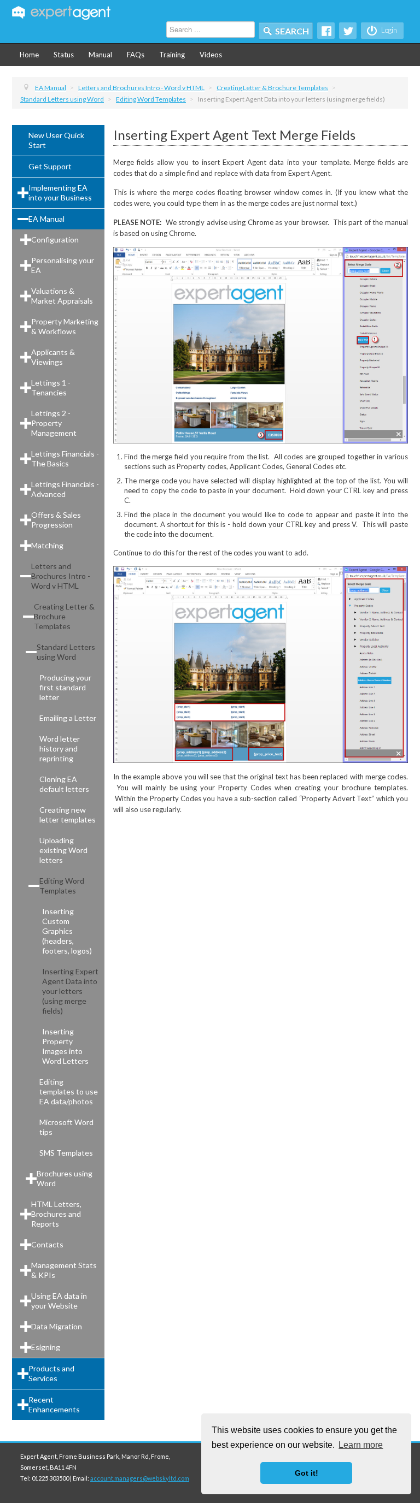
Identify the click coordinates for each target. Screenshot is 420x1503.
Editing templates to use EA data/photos (68, 1091)
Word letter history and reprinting (59, 748)
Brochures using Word (64, 1178)
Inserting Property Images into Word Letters (65, 1046)
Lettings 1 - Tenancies (51, 387)
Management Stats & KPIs (64, 1270)
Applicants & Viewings (53, 356)
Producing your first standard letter (65, 687)
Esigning (45, 1347)
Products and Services (51, 1373)
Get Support (50, 166)
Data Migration (56, 1326)
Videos (211, 54)
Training (172, 54)
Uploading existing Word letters (63, 850)
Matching (47, 545)
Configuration (55, 239)
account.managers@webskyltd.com (139, 1478)
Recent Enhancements (54, 1404)
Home (29, 54)
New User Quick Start (56, 140)
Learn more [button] (361, 1444)
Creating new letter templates (67, 814)
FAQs (135, 54)
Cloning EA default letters (64, 784)
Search (292, 31)
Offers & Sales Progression (56, 519)
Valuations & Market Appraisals (62, 295)
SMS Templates (66, 1152)
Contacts (47, 1244)
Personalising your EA (62, 265)
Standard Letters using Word (66, 651)
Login (388, 30)
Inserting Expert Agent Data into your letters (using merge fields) (70, 991)
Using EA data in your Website (59, 1300)
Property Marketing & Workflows (64, 326)
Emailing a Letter (67, 718)
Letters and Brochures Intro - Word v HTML (60, 575)
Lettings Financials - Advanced (65, 489)
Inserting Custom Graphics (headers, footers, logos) (67, 931)
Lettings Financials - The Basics (65, 458)
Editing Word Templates (61, 885)
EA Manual (46, 218)
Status (64, 54)
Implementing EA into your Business (60, 192)
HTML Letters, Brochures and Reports (56, 1213)
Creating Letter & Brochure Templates (64, 616)
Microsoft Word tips (66, 1127)
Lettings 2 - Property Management (54, 423)
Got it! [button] (306, 1473)
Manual (100, 54)
